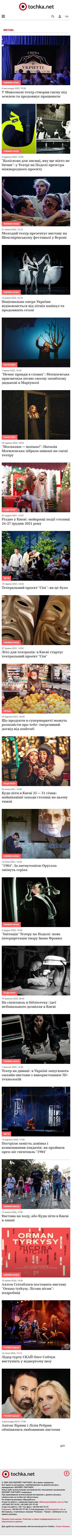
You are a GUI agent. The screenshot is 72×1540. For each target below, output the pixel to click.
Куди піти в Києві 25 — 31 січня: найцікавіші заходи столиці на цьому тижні (35, 797)
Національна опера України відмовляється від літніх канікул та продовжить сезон (33, 305)
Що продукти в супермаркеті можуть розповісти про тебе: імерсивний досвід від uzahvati (34, 724)
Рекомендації (11, 1347)
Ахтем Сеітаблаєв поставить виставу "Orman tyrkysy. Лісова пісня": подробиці (34, 1288)
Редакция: (6, 1509)
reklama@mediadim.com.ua (51, 1502)
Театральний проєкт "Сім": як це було (35, 587)
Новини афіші (11, 82)
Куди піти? (9, 510)
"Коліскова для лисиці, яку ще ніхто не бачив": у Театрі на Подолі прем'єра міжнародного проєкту (36, 164)
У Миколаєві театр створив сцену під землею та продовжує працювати (34, 94)
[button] (59, 16)
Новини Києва (11, 1206)
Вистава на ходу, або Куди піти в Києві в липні (35, 1218)
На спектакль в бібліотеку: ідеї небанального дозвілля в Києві (29, 1004)
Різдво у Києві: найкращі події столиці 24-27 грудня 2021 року (36, 521)
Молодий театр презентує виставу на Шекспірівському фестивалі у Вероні (34, 235)
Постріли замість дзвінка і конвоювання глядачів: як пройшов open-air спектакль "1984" (33, 1147)
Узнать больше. (63, 1526)
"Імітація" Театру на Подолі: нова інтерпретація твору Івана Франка (32, 936)
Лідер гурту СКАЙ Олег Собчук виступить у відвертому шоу (28, 1359)
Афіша (7, 711)
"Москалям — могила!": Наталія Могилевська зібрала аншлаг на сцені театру (35, 450)
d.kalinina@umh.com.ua (55, 1509)
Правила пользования (11, 1519)
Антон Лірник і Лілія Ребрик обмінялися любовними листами (31, 1427)
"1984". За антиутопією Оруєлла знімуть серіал (29, 867)
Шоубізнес (9, 365)
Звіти (6, 578)
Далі (62, 1445)
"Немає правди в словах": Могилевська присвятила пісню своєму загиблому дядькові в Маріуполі (35, 378)
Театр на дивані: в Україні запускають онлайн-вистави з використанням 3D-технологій (35, 1074)
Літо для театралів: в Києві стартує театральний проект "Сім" (32, 654)
